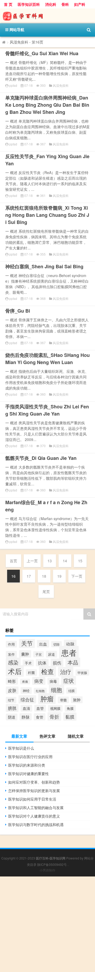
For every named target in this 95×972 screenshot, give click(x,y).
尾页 (46, 591)
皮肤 (12, 690)
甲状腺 (82, 672)
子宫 (38, 654)
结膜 (71, 690)
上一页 (32, 560)
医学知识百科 (29, 4)
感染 (13, 662)
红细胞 (40, 691)
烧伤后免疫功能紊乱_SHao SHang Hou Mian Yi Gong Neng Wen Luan (47, 359)
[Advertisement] (47, 924)
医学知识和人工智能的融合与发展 (36, 807)
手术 (28, 663)
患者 (69, 652)
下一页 (76, 576)
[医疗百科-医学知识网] (47, 15)
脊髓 (63, 699)
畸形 (12, 681)
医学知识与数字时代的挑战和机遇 (36, 824)
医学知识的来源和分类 (26, 765)
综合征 (27, 699)
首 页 (8, 4)
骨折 (54, 716)
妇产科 (79, 4)
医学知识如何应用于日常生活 (32, 799)
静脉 (26, 717)
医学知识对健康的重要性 (28, 773)
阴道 (11, 717)
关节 (27, 643)
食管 (39, 717)
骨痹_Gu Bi (17, 310)
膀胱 (12, 708)
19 (59, 576)
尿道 (51, 654)
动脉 (70, 644)
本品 (73, 662)
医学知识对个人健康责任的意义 (34, 816)
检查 (47, 671)
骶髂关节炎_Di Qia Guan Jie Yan (41, 458)
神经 (26, 690)
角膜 (70, 708)
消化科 (50, 4)
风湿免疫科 (61, 85)
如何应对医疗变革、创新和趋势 (34, 782)
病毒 (53, 681)
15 (80, 560)
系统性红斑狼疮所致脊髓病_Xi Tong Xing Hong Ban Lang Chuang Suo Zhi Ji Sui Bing (47, 215)
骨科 (65, 4)
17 (29, 576)
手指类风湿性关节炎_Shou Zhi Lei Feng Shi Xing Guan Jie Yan (47, 410)
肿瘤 (47, 698)
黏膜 (69, 716)
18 (44, 576)
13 (50, 560)
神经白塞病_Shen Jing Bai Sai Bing (44, 266)
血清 (26, 708)
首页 (13, 560)
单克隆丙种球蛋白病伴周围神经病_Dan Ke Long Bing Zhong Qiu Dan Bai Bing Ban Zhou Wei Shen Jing (47, 104)
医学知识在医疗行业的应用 (30, 756)
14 (65, 560)
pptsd (13, 85)
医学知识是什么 (21, 748)
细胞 (56, 689)
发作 (11, 654)
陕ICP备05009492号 (52, 864)
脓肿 (76, 699)
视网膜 (55, 708)
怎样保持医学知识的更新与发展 (34, 790)
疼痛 (25, 682)
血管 (40, 708)
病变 (38, 681)
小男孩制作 (47, 870)
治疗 (65, 672)
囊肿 (25, 654)
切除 (56, 644)
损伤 (57, 662)
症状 (68, 680)
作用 (11, 644)
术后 (15, 671)
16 (13, 576)
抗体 (42, 663)
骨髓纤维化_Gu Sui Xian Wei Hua (41, 53)
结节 (11, 700)
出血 (43, 644)
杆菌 (31, 672)
